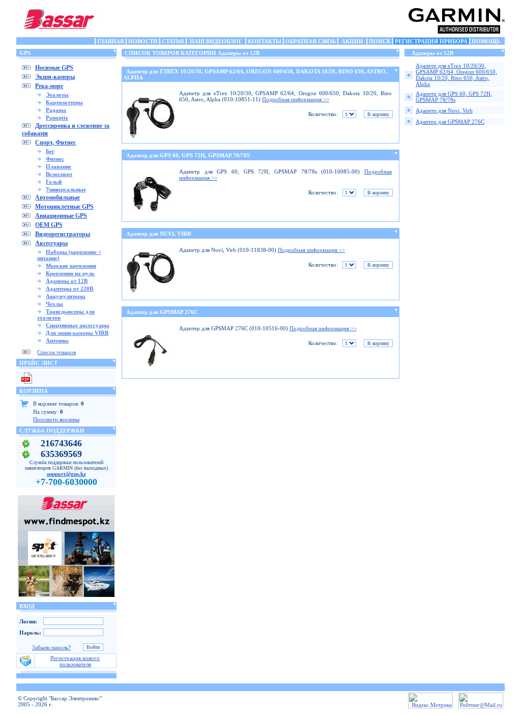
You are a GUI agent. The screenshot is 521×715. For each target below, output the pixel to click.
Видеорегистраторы (62, 234)
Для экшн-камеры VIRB (77, 333)
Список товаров (56, 352)
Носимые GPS (54, 67)
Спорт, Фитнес (55, 142)
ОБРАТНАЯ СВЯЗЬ (310, 41)
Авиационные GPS (61, 215)
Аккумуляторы (65, 296)
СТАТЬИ (173, 41)
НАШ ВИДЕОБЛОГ (216, 41)
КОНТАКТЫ (264, 41)
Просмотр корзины (56, 419)
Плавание (58, 166)
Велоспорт (59, 174)
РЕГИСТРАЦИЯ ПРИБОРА (431, 41)
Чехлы (54, 304)
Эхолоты (57, 95)
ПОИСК (380, 41)
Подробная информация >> (295, 99)
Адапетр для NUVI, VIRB (158, 234)
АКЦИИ (352, 41)
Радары (56, 110)
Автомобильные (57, 197)
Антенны (57, 340)
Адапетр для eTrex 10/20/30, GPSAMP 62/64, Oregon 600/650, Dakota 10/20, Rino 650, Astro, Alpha (456, 75)
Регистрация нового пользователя (75, 661)
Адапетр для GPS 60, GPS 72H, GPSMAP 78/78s (454, 97)
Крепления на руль (70, 273)
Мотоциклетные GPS (64, 206)
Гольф (54, 182)
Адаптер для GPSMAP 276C (162, 312)
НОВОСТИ (143, 41)
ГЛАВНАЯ (110, 41)
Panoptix (57, 118)
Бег (50, 151)
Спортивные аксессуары (77, 325)
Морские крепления (71, 266)
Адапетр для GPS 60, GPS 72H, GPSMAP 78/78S (188, 155)
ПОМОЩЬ (486, 41)
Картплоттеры (64, 102)
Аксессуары (51, 243)
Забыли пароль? (51, 647)
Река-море (49, 86)
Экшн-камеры (55, 76)
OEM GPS (49, 224)
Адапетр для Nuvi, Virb (444, 110)
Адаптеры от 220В (69, 288)
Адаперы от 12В (67, 281)
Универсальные (66, 189)
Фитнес (55, 159)
